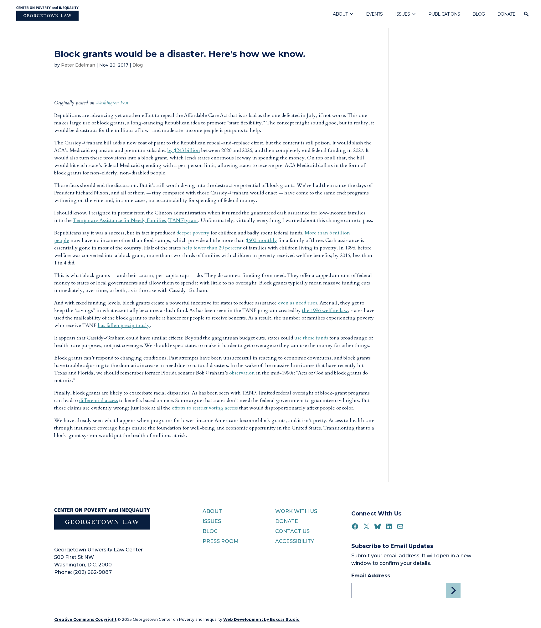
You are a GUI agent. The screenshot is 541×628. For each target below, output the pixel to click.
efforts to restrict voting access (205, 407)
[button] (526, 14)
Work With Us (296, 511)
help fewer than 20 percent (212, 247)
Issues (402, 14)
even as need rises (297, 302)
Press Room (221, 541)
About (340, 14)
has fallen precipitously (124, 325)
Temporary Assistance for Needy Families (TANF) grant (135, 220)
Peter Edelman (78, 65)
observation (242, 372)
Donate (506, 14)
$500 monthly (261, 240)
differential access (98, 400)
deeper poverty (193, 232)
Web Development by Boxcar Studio (261, 619)
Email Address (370, 576)
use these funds (311, 337)
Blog (478, 14)
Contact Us (292, 531)
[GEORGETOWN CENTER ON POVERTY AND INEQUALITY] (47, 14)
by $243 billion (183, 150)
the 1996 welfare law (325, 310)
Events (374, 14)
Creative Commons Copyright (85, 619)
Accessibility (294, 541)
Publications (444, 14)
